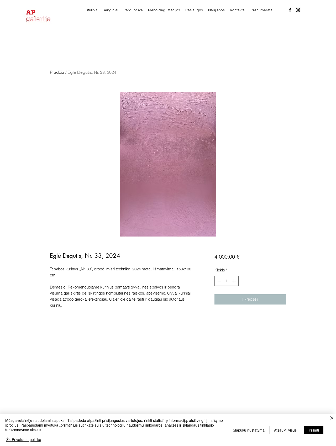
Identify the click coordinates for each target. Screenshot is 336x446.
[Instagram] (298, 10)
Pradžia (57, 72)
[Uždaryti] (332, 418)
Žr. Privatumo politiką (23, 439)
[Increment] (234, 281)
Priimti (314, 430)
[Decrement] (218, 281)
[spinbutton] (226, 281)
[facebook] (290, 10)
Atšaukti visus (285, 430)
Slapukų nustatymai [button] (249, 430)
